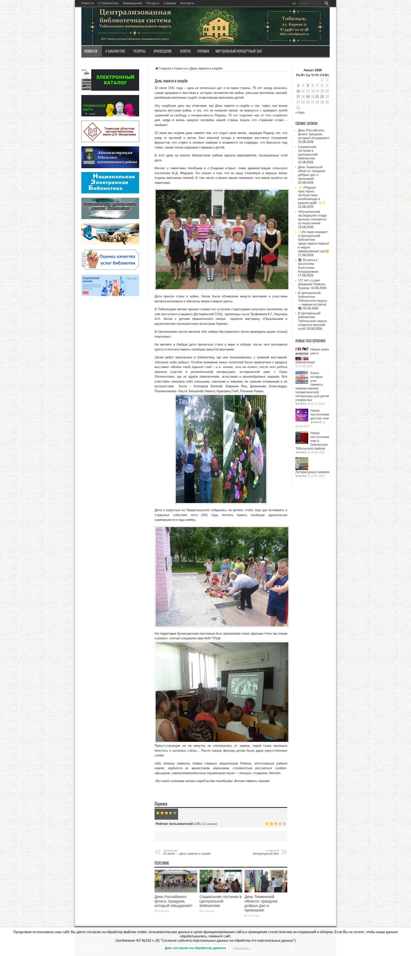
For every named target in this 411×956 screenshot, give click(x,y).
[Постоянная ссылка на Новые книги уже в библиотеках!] (301, 359)
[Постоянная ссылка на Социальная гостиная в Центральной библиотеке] (221, 891)
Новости (87, 3)
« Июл (300, 112)
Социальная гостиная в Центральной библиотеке (221, 901)
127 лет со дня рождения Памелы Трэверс (311, 284)
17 (298, 96)
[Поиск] (326, 3)
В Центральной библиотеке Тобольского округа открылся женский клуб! (312, 320)
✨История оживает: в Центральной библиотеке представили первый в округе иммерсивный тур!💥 (313, 241)
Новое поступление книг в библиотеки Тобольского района (312, 440)
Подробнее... (242, 948)
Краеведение (132, 3)
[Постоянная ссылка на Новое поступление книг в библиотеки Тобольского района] (301, 443)
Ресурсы (152, 3)
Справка (170, 3)
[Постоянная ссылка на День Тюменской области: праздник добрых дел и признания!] (265, 891)
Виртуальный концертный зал (239, 51)
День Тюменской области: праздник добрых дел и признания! (260, 903)
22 (322, 96)
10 (298, 91)
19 (308, 96)
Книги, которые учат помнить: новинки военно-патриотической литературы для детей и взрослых (312, 386)
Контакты (187, 3)
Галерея (185, 51)
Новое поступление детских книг (319, 414)
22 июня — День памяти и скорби (187, 852)
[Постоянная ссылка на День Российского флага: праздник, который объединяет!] (176, 891)
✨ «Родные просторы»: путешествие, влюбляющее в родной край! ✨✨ (312, 195)
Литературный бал (266, 852)
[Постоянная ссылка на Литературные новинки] (301, 469)
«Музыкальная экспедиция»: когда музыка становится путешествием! (312, 217)
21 (317, 96)
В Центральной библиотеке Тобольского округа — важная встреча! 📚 (312, 300)
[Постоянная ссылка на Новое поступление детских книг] (301, 420)
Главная (165, 68)
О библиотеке (108, 3)
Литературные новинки (312, 472)
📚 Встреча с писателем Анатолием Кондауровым (308, 265)
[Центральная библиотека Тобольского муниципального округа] (132, 35)
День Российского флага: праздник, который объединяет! (173, 901)
